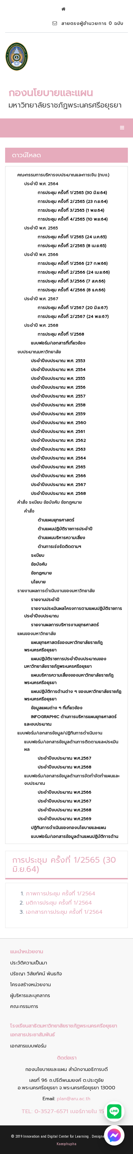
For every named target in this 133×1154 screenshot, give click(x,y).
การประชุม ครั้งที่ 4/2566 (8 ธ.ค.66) (71, 290)
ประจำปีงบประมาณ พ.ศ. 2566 (58, 476)
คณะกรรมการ (24, 1006)
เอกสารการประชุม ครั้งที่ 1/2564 (64, 912)
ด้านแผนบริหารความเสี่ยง (61, 538)
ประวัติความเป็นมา (28, 962)
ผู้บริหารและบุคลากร (30, 995)
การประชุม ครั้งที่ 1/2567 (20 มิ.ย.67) (73, 308)
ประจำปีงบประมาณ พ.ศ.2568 (64, 767)
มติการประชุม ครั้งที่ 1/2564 (59, 903)
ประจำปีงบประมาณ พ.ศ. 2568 (58, 493)
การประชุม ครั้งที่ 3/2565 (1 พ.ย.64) (71, 210)
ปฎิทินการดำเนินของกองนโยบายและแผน (68, 828)
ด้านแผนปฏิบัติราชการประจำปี (65, 529)
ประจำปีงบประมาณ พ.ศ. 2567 (58, 485)
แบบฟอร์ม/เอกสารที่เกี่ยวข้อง (58, 343)
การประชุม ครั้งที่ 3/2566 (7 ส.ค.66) (71, 281)
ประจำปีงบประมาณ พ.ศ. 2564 (58, 458)
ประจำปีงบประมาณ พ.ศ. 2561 (58, 431)
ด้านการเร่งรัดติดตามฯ (59, 546)
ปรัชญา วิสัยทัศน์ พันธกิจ (36, 973)
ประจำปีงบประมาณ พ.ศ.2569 (64, 819)
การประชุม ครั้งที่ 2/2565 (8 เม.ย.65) (72, 246)
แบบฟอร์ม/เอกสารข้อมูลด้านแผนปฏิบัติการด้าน (74, 836)
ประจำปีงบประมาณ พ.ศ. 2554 (58, 370)
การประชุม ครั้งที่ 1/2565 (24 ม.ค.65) (72, 237)
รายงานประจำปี (45, 600)
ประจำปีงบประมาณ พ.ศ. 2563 (58, 449)
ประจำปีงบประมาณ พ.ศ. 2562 (58, 440)
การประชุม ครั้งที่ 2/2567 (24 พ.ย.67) (73, 316)
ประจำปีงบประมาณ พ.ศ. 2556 (58, 387)
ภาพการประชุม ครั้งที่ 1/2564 (60, 894)
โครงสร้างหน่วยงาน (30, 984)
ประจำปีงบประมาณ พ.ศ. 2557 (58, 396)
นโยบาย (38, 582)
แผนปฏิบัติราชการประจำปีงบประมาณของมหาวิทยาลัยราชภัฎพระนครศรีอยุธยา (65, 662)
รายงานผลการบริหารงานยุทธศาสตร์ (65, 625)
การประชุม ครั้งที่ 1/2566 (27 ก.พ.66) (73, 263)
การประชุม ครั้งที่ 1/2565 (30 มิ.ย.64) (72, 193)
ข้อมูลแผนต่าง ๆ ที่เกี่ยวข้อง (57, 708)
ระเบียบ (37, 555)
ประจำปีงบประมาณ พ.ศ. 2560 (58, 423)
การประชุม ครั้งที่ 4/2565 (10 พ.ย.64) (73, 219)
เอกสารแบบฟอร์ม (28, 1046)
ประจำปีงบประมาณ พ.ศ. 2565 (58, 467)
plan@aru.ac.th (73, 1098)
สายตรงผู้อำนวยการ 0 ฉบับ (90, 23)
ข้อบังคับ (39, 564)
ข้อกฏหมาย (41, 573)
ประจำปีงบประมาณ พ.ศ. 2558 (58, 405)
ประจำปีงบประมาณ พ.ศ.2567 (64, 758)
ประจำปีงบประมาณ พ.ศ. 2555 (58, 378)
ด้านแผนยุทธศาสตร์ (56, 520)
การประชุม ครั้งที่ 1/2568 (61, 334)
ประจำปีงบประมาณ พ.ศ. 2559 (58, 414)
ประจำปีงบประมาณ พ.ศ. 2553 (58, 361)
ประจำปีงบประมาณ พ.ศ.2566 (64, 792)
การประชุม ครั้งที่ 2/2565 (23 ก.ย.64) (73, 201)
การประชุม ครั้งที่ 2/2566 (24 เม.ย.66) (74, 272)
